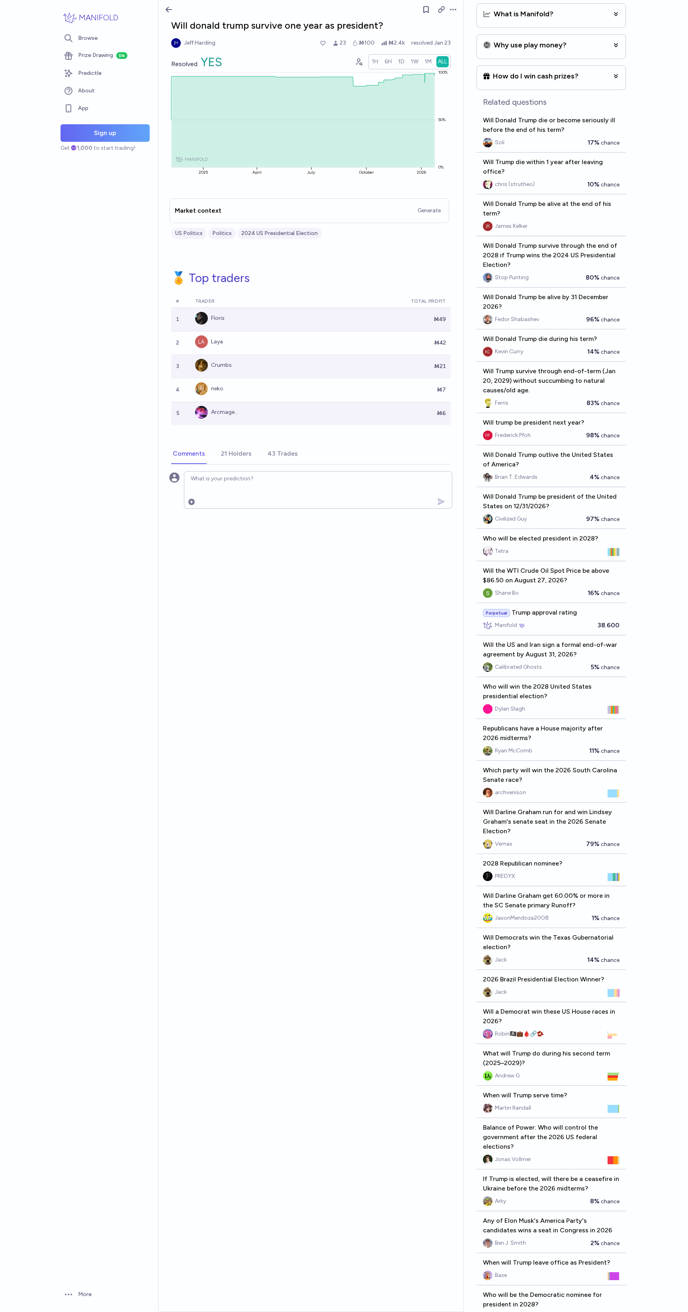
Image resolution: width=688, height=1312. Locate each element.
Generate (429, 210)
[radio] (375, 61)
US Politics (189, 233)
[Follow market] (426, 9)
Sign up (105, 133)
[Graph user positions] (359, 61)
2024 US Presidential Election (279, 233)
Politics (222, 233)
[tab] (189, 454)
